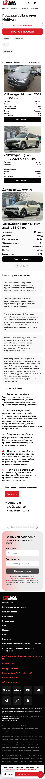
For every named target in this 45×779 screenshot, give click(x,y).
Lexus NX (39, 742)
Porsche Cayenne (18, 739)
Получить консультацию (22, 32)
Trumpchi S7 (17, 736)
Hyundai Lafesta (22, 753)
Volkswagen (24, 8)
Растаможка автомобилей (14, 607)
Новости (6, 630)
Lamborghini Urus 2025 (32, 733)
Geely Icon (16, 753)
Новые (6, 38)
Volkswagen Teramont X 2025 (7, 736)
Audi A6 (21, 761)
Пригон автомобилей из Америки (8, 731)
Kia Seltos (40, 761)
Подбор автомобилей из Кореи (31, 725)
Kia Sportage (37, 753)
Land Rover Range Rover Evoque (17, 742)
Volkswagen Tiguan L (19, 755)
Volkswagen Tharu (36, 763)
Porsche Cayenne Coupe (6, 750)
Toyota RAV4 (9, 761)
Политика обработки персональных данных (22, 643)
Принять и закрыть (22, 774)
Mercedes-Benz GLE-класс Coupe (33, 747)
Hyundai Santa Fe (30, 753)
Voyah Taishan (39, 758)
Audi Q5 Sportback (24, 744)
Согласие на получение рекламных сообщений (18, 649)
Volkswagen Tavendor (37, 755)
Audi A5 (3, 744)
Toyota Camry (16, 761)
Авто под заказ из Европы (35, 722)
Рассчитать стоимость (22, 26)
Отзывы (5, 634)
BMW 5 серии (11, 763)
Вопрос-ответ (8, 621)
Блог (4, 625)
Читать (9, 502)
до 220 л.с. (8, 51)
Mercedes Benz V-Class (14, 744)
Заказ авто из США (14, 722)
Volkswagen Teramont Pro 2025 (21, 733)
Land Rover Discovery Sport (7, 753)
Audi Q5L (40, 736)
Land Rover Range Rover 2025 (30, 742)
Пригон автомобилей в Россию (17, 728)
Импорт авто (8, 602)
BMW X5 (17, 763)
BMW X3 (14, 750)
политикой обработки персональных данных (23, 769)
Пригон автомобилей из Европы (22, 731)
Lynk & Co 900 (11, 755)
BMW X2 (22, 763)
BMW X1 (35, 739)
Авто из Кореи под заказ (24, 722)
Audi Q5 (35, 761)
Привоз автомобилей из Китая (35, 731)
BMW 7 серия (20, 750)
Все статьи (12, 494)
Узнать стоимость (22, 119)
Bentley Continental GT (6, 747)
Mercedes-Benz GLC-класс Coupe (18, 747)
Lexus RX (4, 761)
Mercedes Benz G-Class (27, 739)
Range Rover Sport (27, 750)
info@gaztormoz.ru (10, 668)
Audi (7, 744)
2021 (5, 45)
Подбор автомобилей (20, 725)
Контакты (6, 639)
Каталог (14, 8)
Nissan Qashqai (24, 736)
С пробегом (18, 38)
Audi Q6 (30, 761)
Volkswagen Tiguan (28, 755)
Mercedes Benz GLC (6, 742)
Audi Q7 (26, 761)
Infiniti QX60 (26, 758)
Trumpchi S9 (4, 755)
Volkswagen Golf (28, 763)
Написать (10, 774)
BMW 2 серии (4, 763)
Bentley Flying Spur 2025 (32, 736)
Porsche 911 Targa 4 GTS (33, 744)
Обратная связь (9, 682)
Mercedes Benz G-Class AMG (7, 739)
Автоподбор (12, 725)
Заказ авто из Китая (6, 722)
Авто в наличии (5, 725)
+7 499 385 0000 (29, 3)
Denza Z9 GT (33, 758)
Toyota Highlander (14, 758)
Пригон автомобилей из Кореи (8, 733)
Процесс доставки (10, 611)
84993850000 (8, 663)
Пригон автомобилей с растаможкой (31, 728)
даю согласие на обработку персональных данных (21, 579)
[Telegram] (34, 3)
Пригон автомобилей (6, 728)
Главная (5, 8)
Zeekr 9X (21, 758)
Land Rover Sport (36, 750)
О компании (7, 616)
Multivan (34, 8)
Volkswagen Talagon (6, 758)
